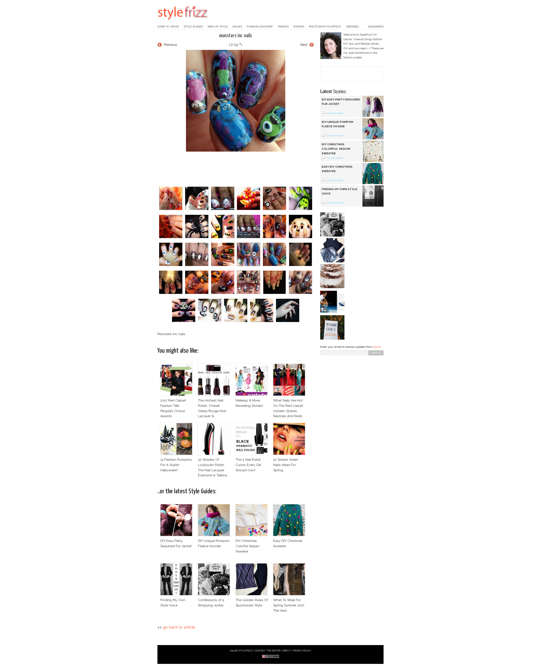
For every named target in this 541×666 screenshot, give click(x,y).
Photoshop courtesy (325, 26)
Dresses (352, 26)
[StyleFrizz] (182, 21)
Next (303, 45)
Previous (170, 45)
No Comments (335, 113)
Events (299, 26)
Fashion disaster (260, 26)
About (287, 650)
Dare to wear (168, 26)
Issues (237, 26)
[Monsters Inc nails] (235, 100)
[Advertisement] (236, 169)
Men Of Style (218, 26)
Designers (376, 26)
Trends (283, 26)
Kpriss (377, 346)
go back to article (179, 627)
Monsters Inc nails (235, 35)
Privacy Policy (302, 650)
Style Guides (193, 26)
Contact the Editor (267, 650)
